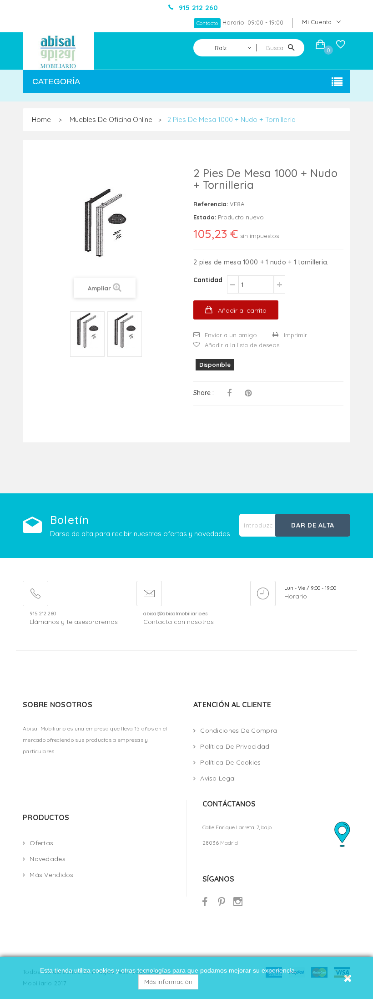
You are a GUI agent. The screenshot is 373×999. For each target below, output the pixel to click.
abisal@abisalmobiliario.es (175, 613)
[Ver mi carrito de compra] (320, 46)
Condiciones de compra (238, 730)
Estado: (204, 217)
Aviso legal (218, 778)
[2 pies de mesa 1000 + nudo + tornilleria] (87, 330)
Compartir (229, 393)
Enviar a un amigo (231, 335)
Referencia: (210, 204)
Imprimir (295, 335)
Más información (168, 981)
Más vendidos (51, 875)
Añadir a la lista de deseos (242, 345)
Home (41, 119)
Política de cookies (230, 762)
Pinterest (248, 393)
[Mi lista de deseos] (340, 46)
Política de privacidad (234, 746)
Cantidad (207, 280)
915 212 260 (43, 613)
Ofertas (41, 843)
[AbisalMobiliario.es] (59, 51)
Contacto (207, 23)
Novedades (48, 859)
